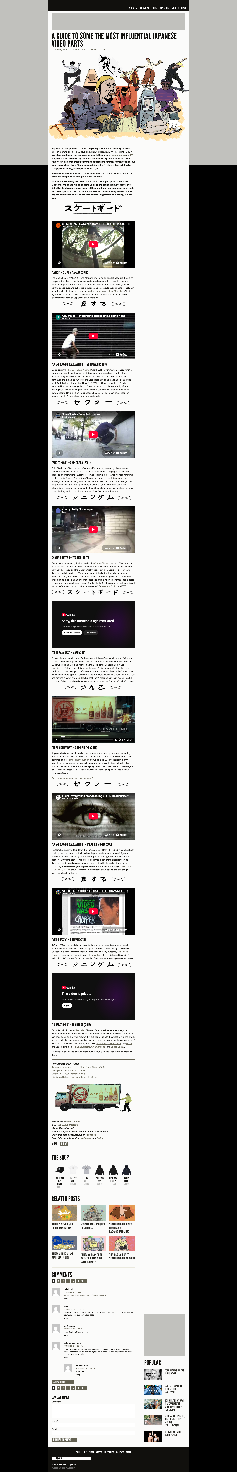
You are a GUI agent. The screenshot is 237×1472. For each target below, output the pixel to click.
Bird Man (80, 1030)
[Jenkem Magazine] (71, 5)
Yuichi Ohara (114, 1043)
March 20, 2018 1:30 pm (73, 1329)
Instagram (86, 1138)
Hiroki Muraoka (115, 291)
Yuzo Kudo (102, 1043)
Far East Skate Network (79, 370)
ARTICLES (133, 7)
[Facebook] (162, 3)
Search (53, 1458)
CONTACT (182, 7)
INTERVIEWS (144, 7)
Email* (54, 1429)
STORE (128, 1452)
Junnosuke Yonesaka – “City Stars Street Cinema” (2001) (79, 1067)
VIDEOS (155, 7)
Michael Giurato (72, 1121)
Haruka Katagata (82, 1046)
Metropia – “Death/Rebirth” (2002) (68, 1070)
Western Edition (109, 586)
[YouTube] (176, 3)
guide (64, 1144)
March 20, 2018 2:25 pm (85, 1368)
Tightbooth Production (78, 760)
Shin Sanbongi (98, 1046)
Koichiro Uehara (95, 291)
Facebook (91, 1134)
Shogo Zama (117, 1046)
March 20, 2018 (59, 49)
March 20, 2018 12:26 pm (74, 1292)
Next (80, 1281)
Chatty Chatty (101, 563)
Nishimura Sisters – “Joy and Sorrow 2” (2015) (74, 1077)
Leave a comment (61, 1397)
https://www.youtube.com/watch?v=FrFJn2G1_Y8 (85, 1295)
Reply (66, 1299)
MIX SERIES (165, 7)
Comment (56, 1402)
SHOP (174, 7)
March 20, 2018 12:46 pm (74, 1309)
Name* (55, 1421)
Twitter (100, 1138)
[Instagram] (170, 3)
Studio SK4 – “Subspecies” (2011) (68, 1073)
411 (108, 474)
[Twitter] (166, 3)
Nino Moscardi (77, 49)
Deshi (129, 1043)
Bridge (81, 678)
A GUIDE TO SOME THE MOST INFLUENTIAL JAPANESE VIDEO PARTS (114, 40)
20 (103, 49)
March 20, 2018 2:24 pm (73, 1346)
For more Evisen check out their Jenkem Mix (74, 778)
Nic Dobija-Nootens (68, 1125)
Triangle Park (95, 955)
